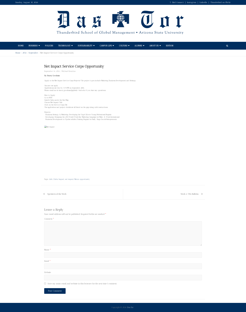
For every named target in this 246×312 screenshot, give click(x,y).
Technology (64, 45)
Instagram (191, 2)
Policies (49, 45)
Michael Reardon (69, 71)
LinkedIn (203, 2)
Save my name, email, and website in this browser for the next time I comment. (82, 284)
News (76, 179)
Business (33, 45)
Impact (61, 179)
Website (47, 272)
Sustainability (85, 45)
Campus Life (106, 45)
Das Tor (130, 307)
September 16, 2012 (52, 71)
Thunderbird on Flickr (220, 2)
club (50, 179)
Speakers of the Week (56, 194)
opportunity (85, 179)
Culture (123, 45)
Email (47, 261)
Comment (49, 219)
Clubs (55, 179)
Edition (169, 45)
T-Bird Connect (177, 2)
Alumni (138, 45)
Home (20, 45)
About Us (154, 45)
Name (47, 250)
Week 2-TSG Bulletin (190, 194)
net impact (69, 179)
